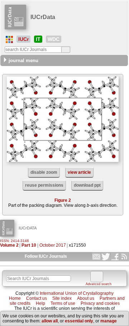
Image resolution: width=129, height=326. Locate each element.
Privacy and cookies (100, 303)
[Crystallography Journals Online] (9, 39)
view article (79, 172)
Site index (62, 298)
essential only (79, 320)
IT (38, 39)
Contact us (36, 298)
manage (108, 320)
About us (85, 298)
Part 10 (29, 245)
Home (15, 298)
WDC (53, 39)
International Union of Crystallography (77, 293)
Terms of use (63, 303)
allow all (50, 320)
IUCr (23, 39)
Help (40, 303)
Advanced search (98, 284)
